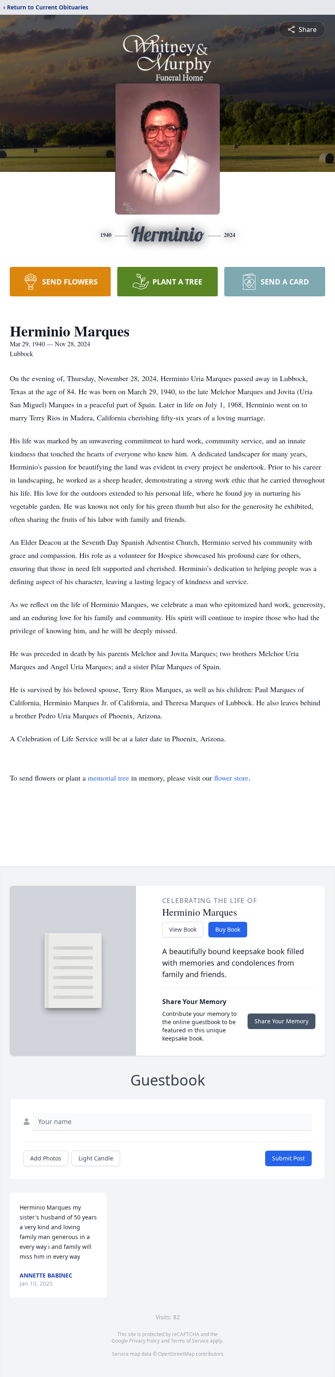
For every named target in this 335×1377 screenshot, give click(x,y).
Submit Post (288, 1158)
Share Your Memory (281, 1021)
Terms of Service (190, 1340)
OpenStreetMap (176, 1353)
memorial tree (108, 778)
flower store (231, 778)
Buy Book (227, 929)
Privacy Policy (144, 1340)
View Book (183, 929)
